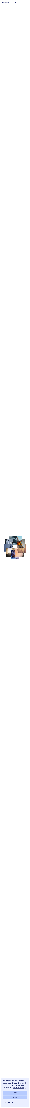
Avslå (15, 1097)
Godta (15, 1093)
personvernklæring (18, 1088)
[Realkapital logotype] (5, 2)
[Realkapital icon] (15, 2)
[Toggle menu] (27, 2)
